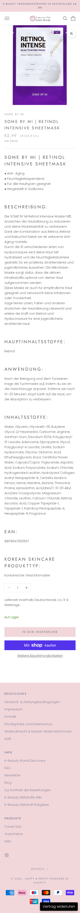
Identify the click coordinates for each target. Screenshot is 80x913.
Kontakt (10, 716)
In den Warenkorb (40, 632)
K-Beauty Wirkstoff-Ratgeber (26, 805)
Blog (8, 782)
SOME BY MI (14, 114)
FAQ (7, 768)
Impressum (13, 709)
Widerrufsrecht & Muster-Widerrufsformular (38, 731)
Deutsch (38, 869)
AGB (7, 739)
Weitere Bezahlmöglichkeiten (40, 655)
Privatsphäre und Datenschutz (28, 724)
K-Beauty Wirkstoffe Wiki (23, 797)
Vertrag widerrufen (59, 906)
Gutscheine (13, 834)
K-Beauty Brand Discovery (25, 760)
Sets (7, 841)
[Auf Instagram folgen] (6, 855)
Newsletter (12, 775)
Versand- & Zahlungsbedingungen (32, 702)
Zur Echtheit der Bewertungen (27, 790)
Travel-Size (12, 826)
